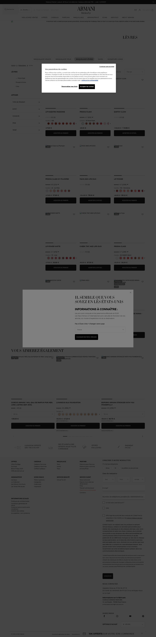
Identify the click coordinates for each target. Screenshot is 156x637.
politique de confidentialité (89, 80)
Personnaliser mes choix (70, 86)
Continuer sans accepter (106, 66)
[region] (79, 78)
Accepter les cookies (87, 86)
